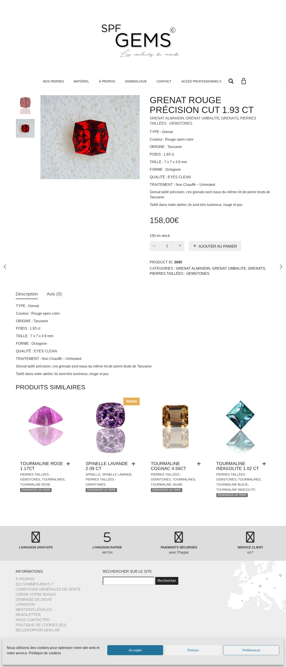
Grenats (230, 118)
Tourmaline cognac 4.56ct (168, 466)
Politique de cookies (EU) (41, 625)
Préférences (251, 650)
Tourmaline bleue (232, 484)
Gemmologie (136, 81)
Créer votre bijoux (36, 594)
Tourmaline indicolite (235, 489)
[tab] (27, 294)
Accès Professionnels (201, 81)
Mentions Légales (34, 610)
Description (27, 293)
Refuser (193, 650)
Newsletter (28, 615)
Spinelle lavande (117, 474)
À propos (107, 81)
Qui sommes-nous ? (34, 584)
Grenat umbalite (203, 118)
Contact (164, 81)
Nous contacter (33, 620)
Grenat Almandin (167, 118)
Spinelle (93, 474)
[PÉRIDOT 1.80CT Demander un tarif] (281, 267)
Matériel (81, 81)
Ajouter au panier (218, 246)
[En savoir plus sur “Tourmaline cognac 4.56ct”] (200, 464)
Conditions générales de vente (48, 589)
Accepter (135, 650)
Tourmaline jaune (166, 484)
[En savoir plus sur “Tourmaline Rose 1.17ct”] (69, 464)
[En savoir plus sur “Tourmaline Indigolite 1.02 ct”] (265, 464)
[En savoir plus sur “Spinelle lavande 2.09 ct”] (134, 464)
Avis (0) (54, 293)
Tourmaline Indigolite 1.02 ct (237, 466)
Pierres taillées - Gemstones (179, 273)
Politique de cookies (45, 653)
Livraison (25, 604)
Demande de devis (34, 599)
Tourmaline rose (35, 484)
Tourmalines (53, 479)
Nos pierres (53, 81)
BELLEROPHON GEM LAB (38, 630)
